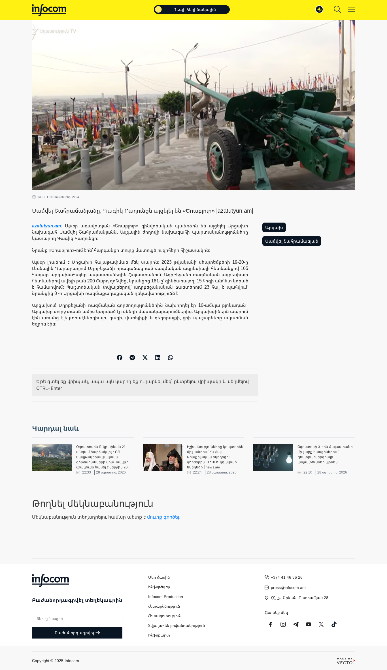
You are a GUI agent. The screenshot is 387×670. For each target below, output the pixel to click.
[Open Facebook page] (270, 624)
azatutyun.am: (48, 226)
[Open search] (337, 9)
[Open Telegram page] (295, 624)
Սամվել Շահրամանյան (291, 241)
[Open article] (52, 457)
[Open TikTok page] (334, 624)
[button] (119, 357)
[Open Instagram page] (283, 624)
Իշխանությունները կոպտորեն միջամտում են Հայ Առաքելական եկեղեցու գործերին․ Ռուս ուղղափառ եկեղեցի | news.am (215, 457)
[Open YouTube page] (308, 624)
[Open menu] (351, 9)
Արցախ (274, 227)
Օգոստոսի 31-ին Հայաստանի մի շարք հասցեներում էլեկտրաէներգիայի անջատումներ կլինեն (325, 454)
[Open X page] (321, 624)
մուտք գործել (163, 517)
